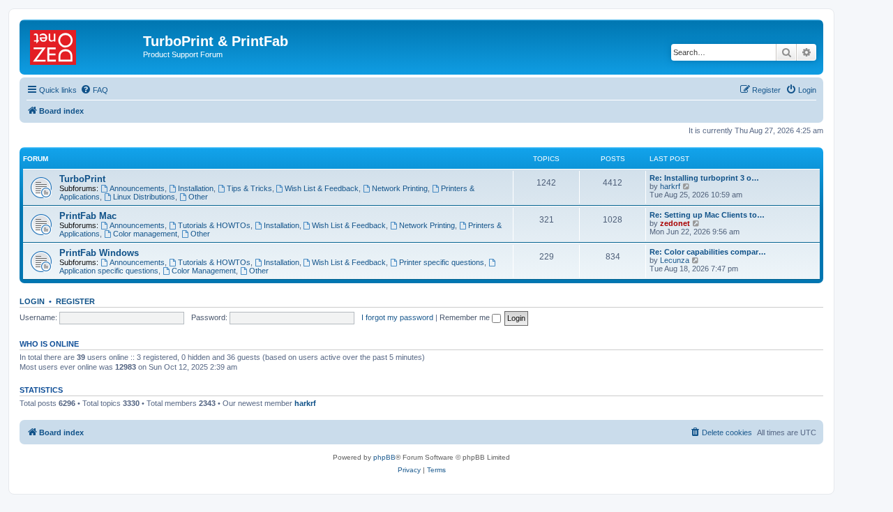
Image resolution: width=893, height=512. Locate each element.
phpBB (384, 457)
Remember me (466, 317)
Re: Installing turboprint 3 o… (704, 178)
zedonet (675, 223)
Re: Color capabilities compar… (708, 252)
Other (198, 197)
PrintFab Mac (88, 216)
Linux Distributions (144, 197)
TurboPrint (82, 179)
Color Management (204, 270)
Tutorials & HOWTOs (214, 225)
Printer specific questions (441, 262)
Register (75, 301)
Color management (145, 233)
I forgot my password (397, 317)
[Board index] (83, 45)
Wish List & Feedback (322, 188)
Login (32, 301)
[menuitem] (94, 90)
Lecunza (674, 260)
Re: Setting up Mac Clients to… (707, 215)
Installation (195, 188)
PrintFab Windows (99, 253)
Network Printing (400, 188)
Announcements (137, 188)
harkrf (670, 186)
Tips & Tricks (249, 188)
